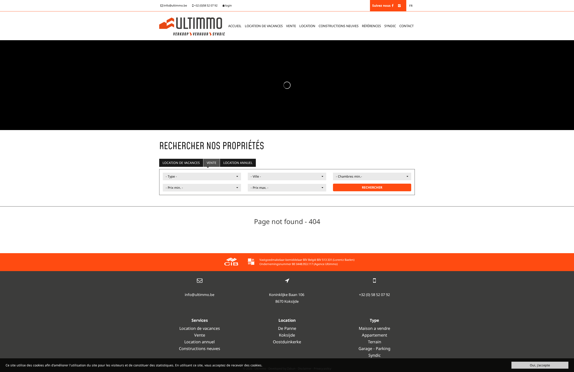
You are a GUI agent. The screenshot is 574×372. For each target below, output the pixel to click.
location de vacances (264, 26)
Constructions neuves (339, 26)
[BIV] (251, 262)
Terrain (374, 341)
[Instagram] (399, 5)
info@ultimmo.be (199, 294)
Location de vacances (181, 163)
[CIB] (231, 262)
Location (307, 26)
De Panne (287, 328)
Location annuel (237, 163)
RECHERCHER (372, 187)
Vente (291, 26)
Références (371, 26)
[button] (202, 176)
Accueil (234, 26)
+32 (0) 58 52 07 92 (374, 294)
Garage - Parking (374, 348)
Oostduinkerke (287, 341)
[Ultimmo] (192, 26)
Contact (406, 26)
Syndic (390, 26)
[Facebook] (393, 5)
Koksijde (287, 335)
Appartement (374, 335)
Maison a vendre (374, 328)
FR (411, 6)
